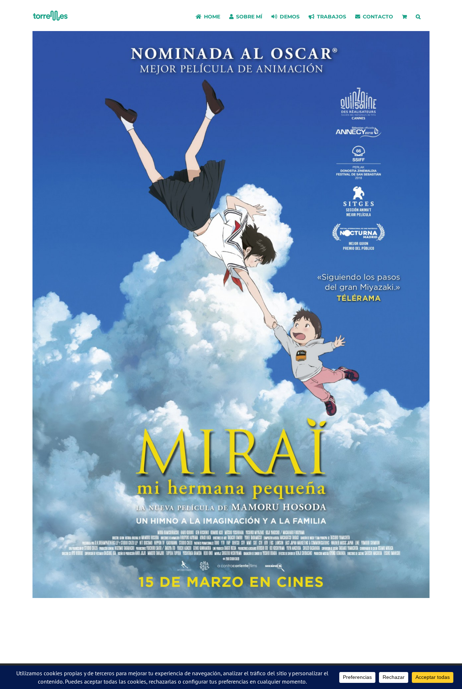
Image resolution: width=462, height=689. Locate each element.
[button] (418, 15)
